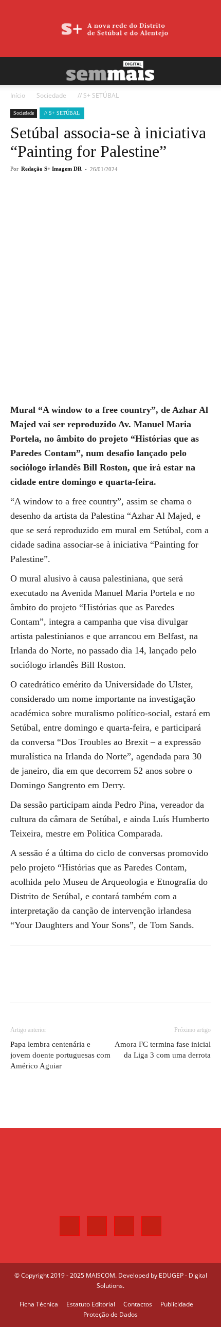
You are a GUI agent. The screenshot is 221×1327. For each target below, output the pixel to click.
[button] (17, 71)
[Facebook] (53, 206)
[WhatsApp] (100, 206)
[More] (124, 206)
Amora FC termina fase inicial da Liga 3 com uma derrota (163, 1049)
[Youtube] (151, 1226)
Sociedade (51, 95)
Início (17, 95)
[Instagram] (97, 1226)
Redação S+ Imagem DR (51, 169)
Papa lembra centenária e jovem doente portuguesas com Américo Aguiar (60, 1055)
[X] (76, 206)
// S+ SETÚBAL (98, 95)
